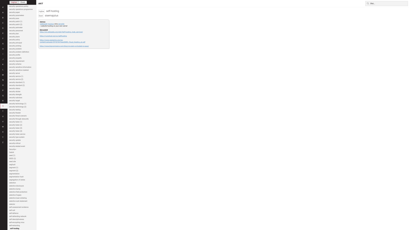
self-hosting (14, 228)
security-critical (14, 143)
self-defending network (17, 216)
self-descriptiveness (16, 219)
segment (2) (13, 171)
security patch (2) (15, 24)
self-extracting (14, 225)
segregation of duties (17, 180)
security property (15, 58)
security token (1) (15, 122)
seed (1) (12, 155)
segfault (12, 165)
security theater (15, 113)
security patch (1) (15, 21)
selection (12, 183)
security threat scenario (18, 116)
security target (14, 101)
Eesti (23, 2)
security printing (15, 46)
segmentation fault (16, 177)
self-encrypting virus (16, 222)
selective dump (14, 189)
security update (15, 140)
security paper (14, 12)
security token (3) (15, 128)
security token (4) (15, 131)
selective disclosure (16, 186)
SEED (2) (12, 158)
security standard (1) (17, 82)
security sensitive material (19, 70)
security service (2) (16, 79)
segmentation (14, 174)
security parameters (16, 15)
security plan (14, 34)
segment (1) (13, 168)
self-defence (13, 213)
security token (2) (15, 125)
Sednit (11, 152)
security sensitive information (20, 67)
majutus (51, 24)
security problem (15, 49)
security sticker (14, 92)
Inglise (14, 2)
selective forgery (15, 195)
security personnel (16, 31)
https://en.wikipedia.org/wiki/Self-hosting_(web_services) (61, 32)
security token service (17, 134)
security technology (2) (17, 107)
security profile (14, 55)
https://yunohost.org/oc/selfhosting (53, 36)
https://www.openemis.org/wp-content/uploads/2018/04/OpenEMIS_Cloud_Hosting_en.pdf (62, 41)
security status (14, 88)
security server (14, 73)
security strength (15, 94)
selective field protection (18, 192)
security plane (14, 37)
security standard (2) (17, 85)
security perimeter (15, 28)
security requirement (16, 61)
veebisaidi (43, 24)
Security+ (12, 149)
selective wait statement (18, 201)
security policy (14, 40)
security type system (16, 137)
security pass (14, 18)
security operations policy (18, 6)
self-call (12, 210)
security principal (15, 43)
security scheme (15, 64)
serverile (61, 24)
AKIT (40, 3)
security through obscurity (19, 119)
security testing (15, 110)
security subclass (15, 98)
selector (12, 204)
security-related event (17, 146)
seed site (12, 161)
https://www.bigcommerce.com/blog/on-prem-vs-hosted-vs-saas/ (64, 46)
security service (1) (16, 76)
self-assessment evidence (18, 207)
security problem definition (19, 52)
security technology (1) (17, 104)
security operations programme (21, 9)
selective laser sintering (18, 198)
